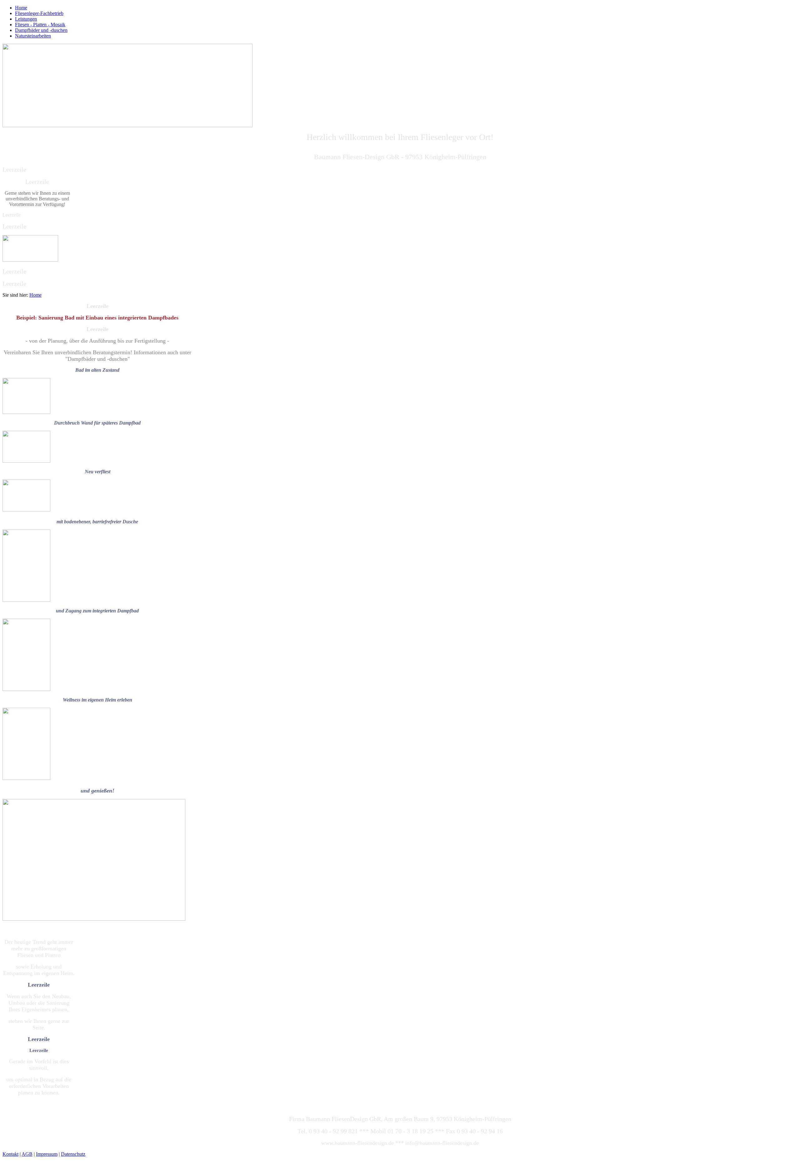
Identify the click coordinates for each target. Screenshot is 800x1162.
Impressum (47, 1154)
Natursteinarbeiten (33, 35)
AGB (27, 1154)
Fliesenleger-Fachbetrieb (39, 13)
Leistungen (26, 19)
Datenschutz (73, 1154)
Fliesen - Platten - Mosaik (40, 24)
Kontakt (10, 1154)
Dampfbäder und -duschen (41, 30)
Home (21, 7)
